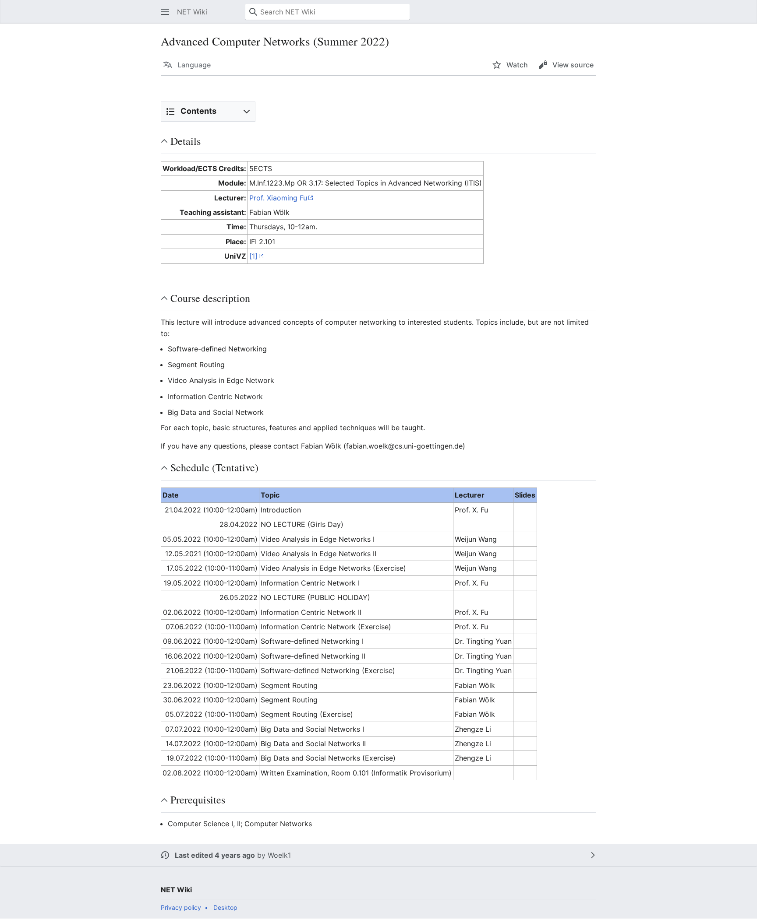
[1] (253, 256)
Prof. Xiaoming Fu (278, 197)
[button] (165, 11)
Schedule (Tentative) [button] (214, 467)
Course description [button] (210, 298)
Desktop (225, 907)
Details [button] (185, 141)
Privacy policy (181, 907)
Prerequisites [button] (197, 800)
